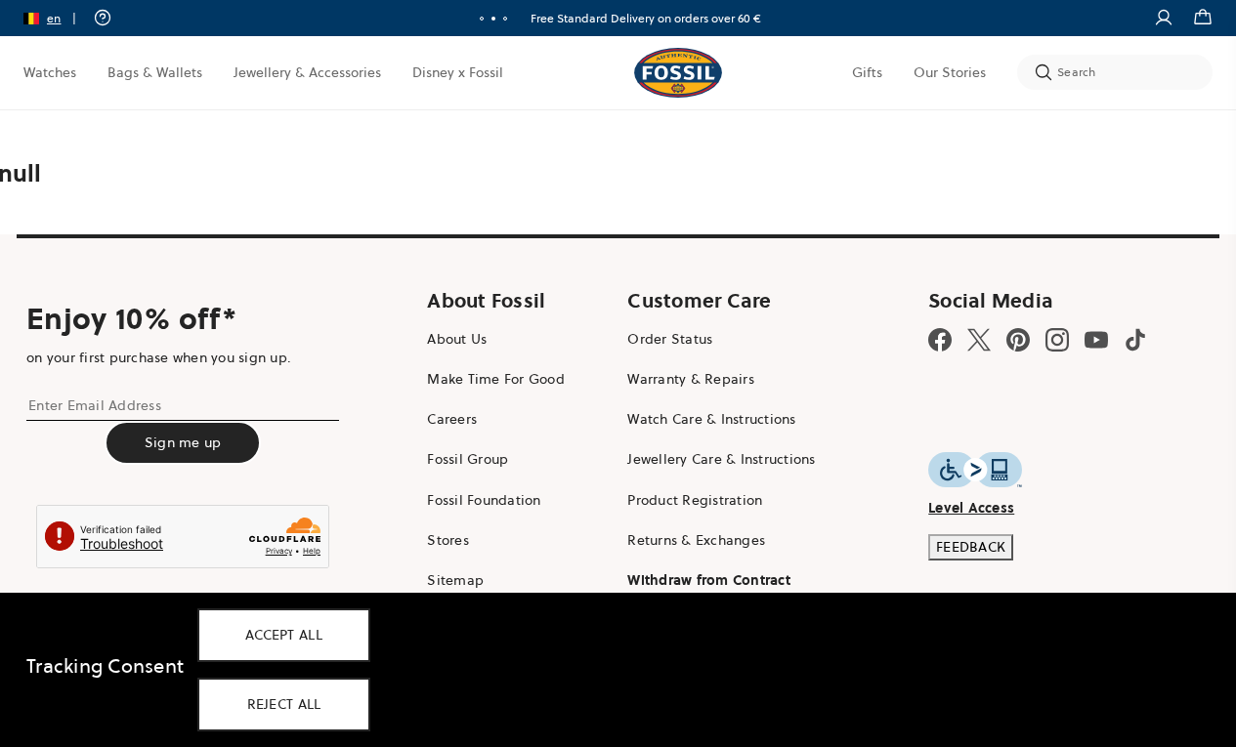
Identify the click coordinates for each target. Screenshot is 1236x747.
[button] (56, 18)
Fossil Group (467, 459)
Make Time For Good (496, 379)
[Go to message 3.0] (505, 19)
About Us (457, 339)
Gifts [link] (867, 72)
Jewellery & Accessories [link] (307, 72)
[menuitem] (49, 72)
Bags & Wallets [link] (154, 72)
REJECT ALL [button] (284, 704)
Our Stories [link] (950, 72)
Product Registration (694, 500)
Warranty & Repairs (690, 379)
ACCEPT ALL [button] (283, 634)
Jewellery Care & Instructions (721, 459)
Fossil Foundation (483, 500)
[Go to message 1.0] (482, 19)
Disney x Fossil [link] (457, 72)
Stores (448, 540)
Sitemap (455, 580)
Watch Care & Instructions (711, 419)
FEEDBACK (970, 547)
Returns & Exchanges (696, 540)
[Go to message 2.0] (493, 19)
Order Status (669, 339)
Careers (452, 419)
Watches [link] (49, 72)
